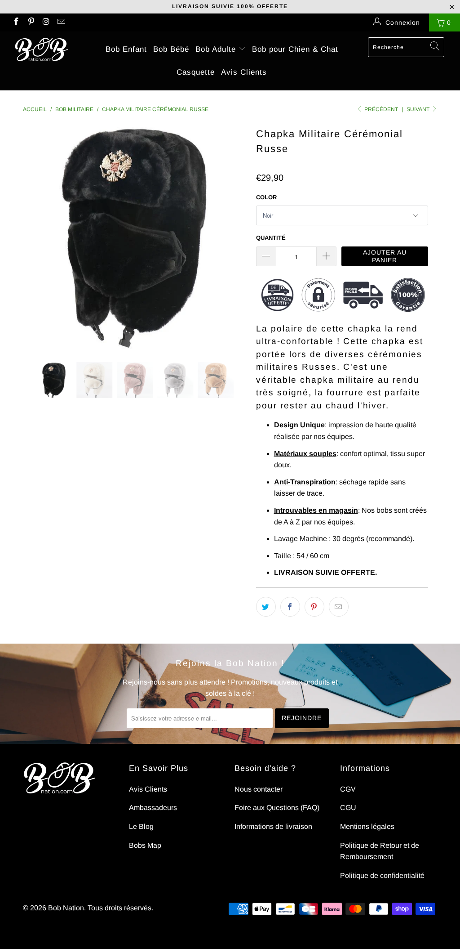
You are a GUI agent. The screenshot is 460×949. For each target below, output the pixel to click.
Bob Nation (66, 908)
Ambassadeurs (153, 807)
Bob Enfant (126, 49)
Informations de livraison (273, 826)
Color (266, 197)
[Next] (235, 237)
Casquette (196, 72)
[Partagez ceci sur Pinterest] (314, 607)
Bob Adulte (217, 49)
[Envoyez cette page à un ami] (339, 607)
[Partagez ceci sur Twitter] (266, 607)
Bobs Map (145, 845)
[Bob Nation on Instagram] (45, 22)
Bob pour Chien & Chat (295, 49)
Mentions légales (367, 826)
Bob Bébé (171, 49)
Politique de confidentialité (382, 875)
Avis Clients (244, 72)
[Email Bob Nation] (61, 22)
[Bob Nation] (41, 49)
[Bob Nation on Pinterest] (31, 22)
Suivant (419, 109)
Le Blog (141, 826)
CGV (348, 789)
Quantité (271, 237)
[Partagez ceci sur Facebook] (290, 607)
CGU (348, 807)
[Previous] (34, 237)
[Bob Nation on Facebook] (15, 22)
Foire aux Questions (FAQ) (276, 807)
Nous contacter (258, 789)
